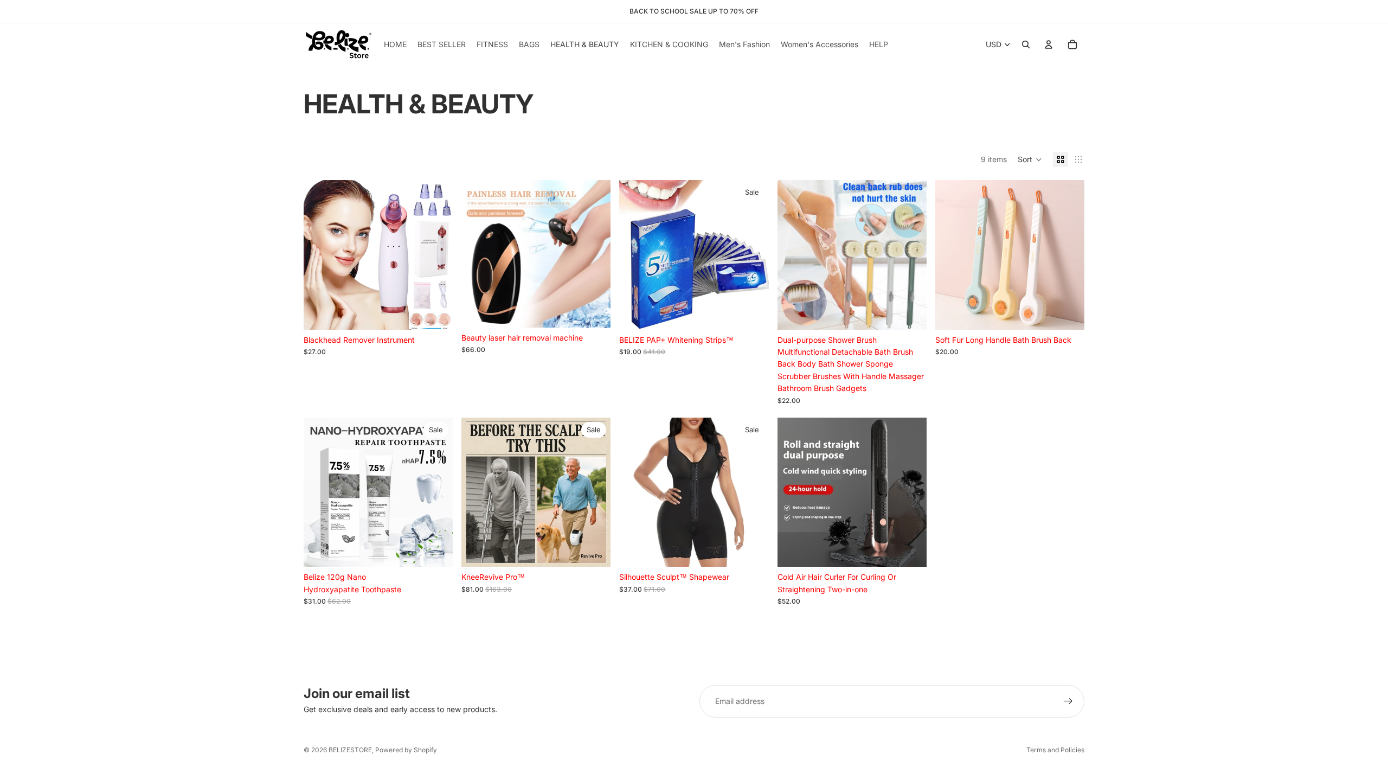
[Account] (1049, 44)
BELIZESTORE (350, 750)
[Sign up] (1068, 701)
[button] (1030, 159)
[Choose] (594, 311)
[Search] (1026, 44)
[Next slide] (436, 255)
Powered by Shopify (406, 750)
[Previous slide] (320, 255)
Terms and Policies (1055, 750)
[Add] (436, 313)
